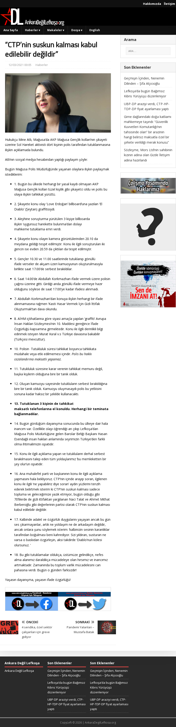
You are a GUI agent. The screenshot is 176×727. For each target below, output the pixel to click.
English (94, 30)
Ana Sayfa (10, 30)
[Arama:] (148, 51)
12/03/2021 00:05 (19, 65)
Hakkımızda (152, 4)
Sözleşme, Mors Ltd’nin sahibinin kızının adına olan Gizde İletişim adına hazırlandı (148, 155)
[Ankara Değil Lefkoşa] (32, 23)
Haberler (32, 30)
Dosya (76, 30)
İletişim (169, 4)
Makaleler (55, 30)
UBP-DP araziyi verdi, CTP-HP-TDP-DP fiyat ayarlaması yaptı (66, 704)
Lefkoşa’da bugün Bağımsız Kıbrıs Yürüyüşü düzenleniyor (66, 687)
